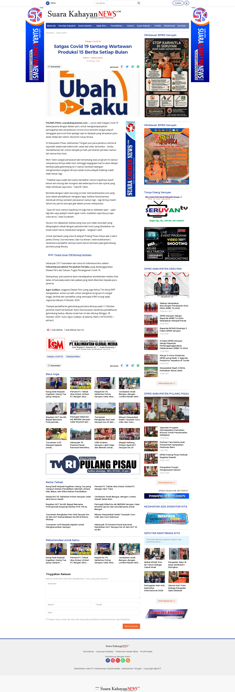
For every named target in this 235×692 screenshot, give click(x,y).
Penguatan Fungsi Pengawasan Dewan (170, 468)
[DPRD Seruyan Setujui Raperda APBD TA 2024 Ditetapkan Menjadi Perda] (151, 320)
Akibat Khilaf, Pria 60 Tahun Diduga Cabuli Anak (153, 564)
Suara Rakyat (143, 26)
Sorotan (182, 26)
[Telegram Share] (133, 67)
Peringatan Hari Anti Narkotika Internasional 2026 (154, 588)
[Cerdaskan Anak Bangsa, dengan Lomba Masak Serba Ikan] (129, 383)
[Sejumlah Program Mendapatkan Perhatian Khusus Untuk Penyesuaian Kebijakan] (151, 431)
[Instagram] (113, 660)
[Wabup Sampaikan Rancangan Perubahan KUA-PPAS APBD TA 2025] (151, 307)
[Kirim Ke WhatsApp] (138, 67)
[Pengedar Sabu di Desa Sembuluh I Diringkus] (178, 554)
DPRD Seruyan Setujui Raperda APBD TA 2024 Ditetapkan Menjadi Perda (173, 318)
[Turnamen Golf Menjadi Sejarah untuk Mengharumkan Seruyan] (56, 434)
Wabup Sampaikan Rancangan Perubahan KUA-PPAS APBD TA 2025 (174, 305)
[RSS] (128, 660)
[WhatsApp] (123, 660)
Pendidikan (116, 26)
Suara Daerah (85, 26)
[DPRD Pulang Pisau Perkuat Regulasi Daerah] (151, 459)
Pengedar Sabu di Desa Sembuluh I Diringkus (177, 564)
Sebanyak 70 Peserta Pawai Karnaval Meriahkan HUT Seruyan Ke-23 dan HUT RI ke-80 (80, 445)
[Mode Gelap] (186, 3)
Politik (158, 26)
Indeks (178, 3)
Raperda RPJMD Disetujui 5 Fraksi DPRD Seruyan (173, 329)
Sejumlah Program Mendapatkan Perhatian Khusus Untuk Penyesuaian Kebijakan (173, 431)
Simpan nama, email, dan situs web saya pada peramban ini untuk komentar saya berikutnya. (89, 619)
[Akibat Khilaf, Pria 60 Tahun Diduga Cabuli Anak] (154, 554)
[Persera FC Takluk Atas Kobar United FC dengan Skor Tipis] (80, 383)
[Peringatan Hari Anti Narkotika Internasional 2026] (154, 577)
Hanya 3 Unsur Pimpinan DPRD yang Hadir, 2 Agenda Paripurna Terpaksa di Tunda (174, 358)
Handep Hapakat (66, 26)
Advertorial (169, 26)
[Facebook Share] (122, 67)
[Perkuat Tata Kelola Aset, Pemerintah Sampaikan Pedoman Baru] (151, 446)
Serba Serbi (97, 58)
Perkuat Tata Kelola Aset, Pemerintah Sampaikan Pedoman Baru (172, 444)
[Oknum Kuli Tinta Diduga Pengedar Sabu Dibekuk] (178, 577)
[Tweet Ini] (127, 67)
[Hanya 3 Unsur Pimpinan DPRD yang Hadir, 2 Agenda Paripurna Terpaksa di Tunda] (151, 359)
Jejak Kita (101, 26)
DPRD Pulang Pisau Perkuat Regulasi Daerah (174, 456)
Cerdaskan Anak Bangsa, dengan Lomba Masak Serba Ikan (129, 394)
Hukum (130, 26)
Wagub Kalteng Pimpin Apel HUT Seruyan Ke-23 (127, 445)
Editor (86, 58)
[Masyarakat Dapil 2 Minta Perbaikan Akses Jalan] (151, 372)
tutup (41, 8)
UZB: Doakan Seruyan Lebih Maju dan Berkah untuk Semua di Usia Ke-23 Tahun (105, 445)
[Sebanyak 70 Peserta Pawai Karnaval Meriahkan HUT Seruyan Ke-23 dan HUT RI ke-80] (80, 434)
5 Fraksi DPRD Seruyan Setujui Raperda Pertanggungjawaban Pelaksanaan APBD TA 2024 (174, 345)
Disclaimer (88, 651)
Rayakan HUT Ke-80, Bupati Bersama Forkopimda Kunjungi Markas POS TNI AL (56, 419)
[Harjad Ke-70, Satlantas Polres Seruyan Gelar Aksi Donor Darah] (105, 383)
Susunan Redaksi (105, 651)
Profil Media (146, 651)
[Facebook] (108, 660)
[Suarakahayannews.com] (84, 14)
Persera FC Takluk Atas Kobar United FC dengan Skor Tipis (79, 394)
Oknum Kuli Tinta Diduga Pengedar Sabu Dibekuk (177, 588)
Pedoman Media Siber (127, 651)
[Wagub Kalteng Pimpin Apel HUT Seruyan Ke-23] (129, 434)
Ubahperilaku (73, 356)
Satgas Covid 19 (93, 41)
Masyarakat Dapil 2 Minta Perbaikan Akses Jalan (172, 369)
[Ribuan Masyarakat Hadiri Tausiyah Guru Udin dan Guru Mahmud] (129, 408)
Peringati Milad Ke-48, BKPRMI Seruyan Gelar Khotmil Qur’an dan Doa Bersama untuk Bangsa (80, 419)
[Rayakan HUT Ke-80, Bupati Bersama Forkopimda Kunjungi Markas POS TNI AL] (56, 408)
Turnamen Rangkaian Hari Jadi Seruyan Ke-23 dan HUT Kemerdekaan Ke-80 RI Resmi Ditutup (105, 419)
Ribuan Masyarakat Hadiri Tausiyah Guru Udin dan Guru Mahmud (129, 419)
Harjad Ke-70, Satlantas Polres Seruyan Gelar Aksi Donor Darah (104, 394)
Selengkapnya (165, 383)
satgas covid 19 (55, 356)
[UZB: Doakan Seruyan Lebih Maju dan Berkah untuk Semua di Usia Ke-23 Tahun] (105, 434)
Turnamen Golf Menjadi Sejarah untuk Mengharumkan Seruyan (54, 445)
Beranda (51, 26)
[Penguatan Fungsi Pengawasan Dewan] (151, 471)
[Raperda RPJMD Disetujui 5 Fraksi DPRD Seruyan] (151, 332)
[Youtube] (118, 660)
